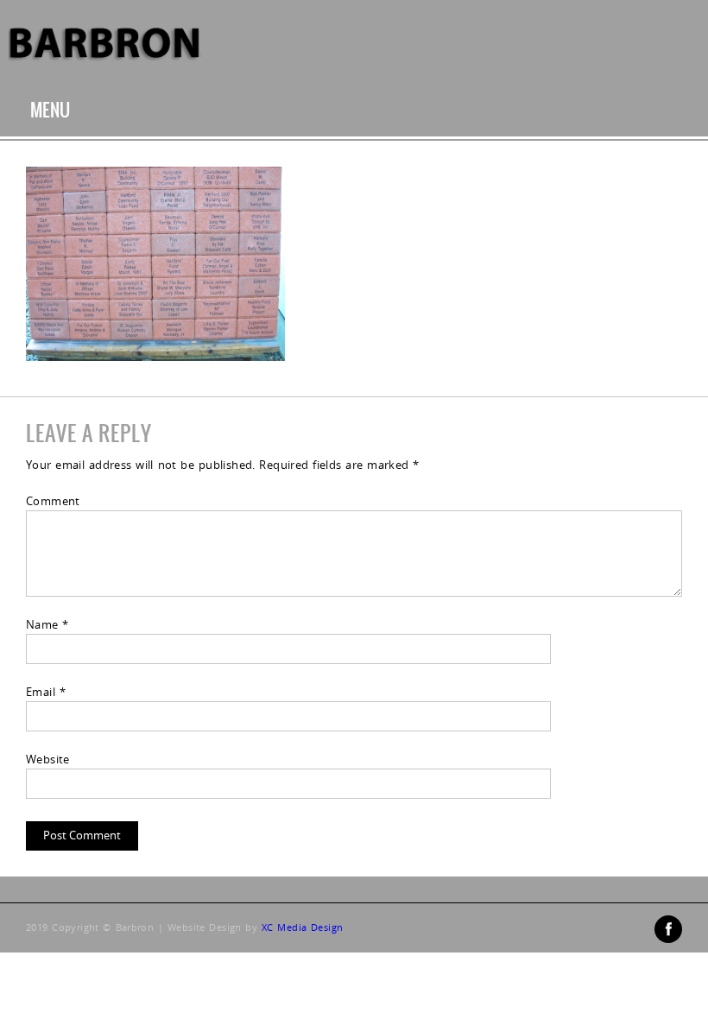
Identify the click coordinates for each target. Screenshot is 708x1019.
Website (48, 759)
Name (47, 624)
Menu (50, 110)
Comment (53, 501)
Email (46, 691)
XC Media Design (302, 927)
